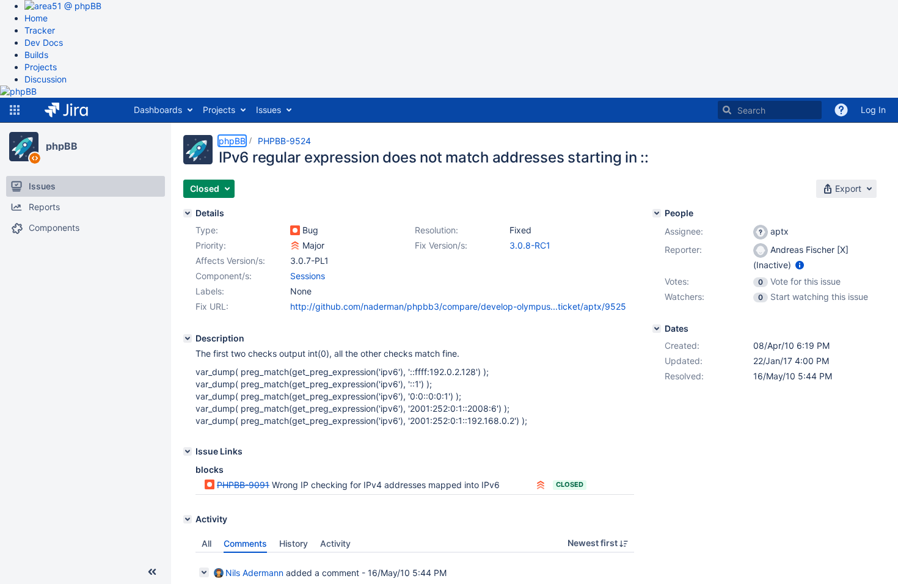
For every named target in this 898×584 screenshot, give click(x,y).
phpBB (62, 146)
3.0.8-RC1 (529, 245)
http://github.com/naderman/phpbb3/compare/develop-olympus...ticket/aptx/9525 (458, 306)
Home (36, 18)
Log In (873, 109)
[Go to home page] (75, 110)
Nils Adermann (254, 573)
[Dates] (656, 328)
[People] (656, 213)
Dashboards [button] (158, 109)
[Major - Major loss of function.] (295, 245)
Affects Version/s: (230, 260)
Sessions (307, 276)
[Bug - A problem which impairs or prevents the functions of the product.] (295, 230)
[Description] (187, 338)
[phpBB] (23, 146)
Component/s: (223, 276)
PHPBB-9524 (284, 141)
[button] (14, 110)
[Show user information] (800, 265)
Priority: (210, 245)
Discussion (45, 79)
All (206, 543)
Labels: (209, 291)
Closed (569, 484)
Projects (40, 67)
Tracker (39, 30)
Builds (36, 54)
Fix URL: (211, 306)
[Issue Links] (187, 451)
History (293, 543)
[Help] (841, 110)
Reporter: (683, 249)
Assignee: (684, 231)
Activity (335, 543)
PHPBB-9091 (243, 485)
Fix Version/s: (441, 245)
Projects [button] (219, 109)
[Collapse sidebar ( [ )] (152, 572)
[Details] (187, 213)
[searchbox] (770, 110)
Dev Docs (43, 42)
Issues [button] (268, 109)
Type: (206, 230)
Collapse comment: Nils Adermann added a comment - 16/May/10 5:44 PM (204, 572)
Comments (245, 543)
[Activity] (187, 519)
